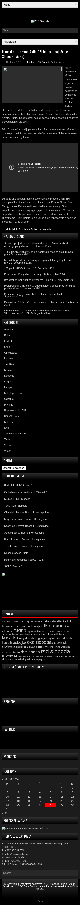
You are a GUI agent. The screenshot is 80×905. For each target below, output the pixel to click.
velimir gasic (24, 659)
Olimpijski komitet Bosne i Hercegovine (26, 512)
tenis (57, 657)
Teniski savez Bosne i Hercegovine (24, 546)
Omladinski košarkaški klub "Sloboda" (25, 492)
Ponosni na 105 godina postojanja (23, 274)
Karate (8, 370)
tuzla (14, 659)
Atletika (8, 329)
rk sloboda (30, 652)
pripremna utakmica (60, 647)
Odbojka (9, 398)
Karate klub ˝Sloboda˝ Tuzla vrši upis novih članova (33, 302)
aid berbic (35, 621)
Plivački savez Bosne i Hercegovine (24, 539)
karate (29, 634)
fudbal (34, 229)
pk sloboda (22, 647)
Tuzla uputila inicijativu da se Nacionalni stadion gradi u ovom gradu (39, 253)
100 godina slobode (11, 621)
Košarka (9, 375)
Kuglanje (9, 381)
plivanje (33, 647)
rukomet (9, 656)
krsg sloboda (27, 638)
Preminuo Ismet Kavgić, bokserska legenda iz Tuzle (33, 294)
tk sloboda (66, 657)
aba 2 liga (25, 621)
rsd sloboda (45, 229)
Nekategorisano (13, 393)
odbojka (19, 642)
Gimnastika (10, 352)
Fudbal (31, 62)
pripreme (43, 646)
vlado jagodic (39, 659)
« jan (4, 813)
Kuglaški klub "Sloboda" (17, 499)
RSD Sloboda (43, 62)
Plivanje (8, 404)
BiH (69, 621)
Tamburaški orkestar (15, 433)
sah (20, 656)
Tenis (7, 439)
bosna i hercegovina (16, 626)
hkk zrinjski (57, 631)
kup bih (7, 642)
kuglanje (40, 638)
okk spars (57, 643)
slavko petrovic (47, 657)
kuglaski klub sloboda (59, 638)
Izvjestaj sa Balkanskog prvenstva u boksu (28, 280)
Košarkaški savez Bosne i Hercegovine (26, 525)
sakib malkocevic (31, 657)
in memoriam (18, 634)
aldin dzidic (12, 229)
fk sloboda (24, 229)
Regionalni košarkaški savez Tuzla (23, 559)
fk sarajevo (37, 626)
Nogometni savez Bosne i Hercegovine (26, 519)
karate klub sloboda (45, 634)
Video (54, 62)
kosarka (10, 637)
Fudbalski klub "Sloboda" (18, 485)
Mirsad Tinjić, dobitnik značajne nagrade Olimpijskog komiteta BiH (39, 261)
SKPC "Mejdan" (13, 566)
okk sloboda (39, 642)
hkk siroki (46, 631)
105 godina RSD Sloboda (18, 268)
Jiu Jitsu (9, 364)
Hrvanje (8, 358)
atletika (61, 621)
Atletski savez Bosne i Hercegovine (24, 532)
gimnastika (35, 631)
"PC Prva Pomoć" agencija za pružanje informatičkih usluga (48, 887)
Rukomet (9, 422)
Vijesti (62, 62)
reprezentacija (11, 652)
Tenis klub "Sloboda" (16, 505)
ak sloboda (48, 621)
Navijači (8, 387)
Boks (7, 335)
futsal (7, 346)
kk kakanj (60, 634)
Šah (6, 427)
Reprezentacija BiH (15, 410)
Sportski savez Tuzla (16, 552)
